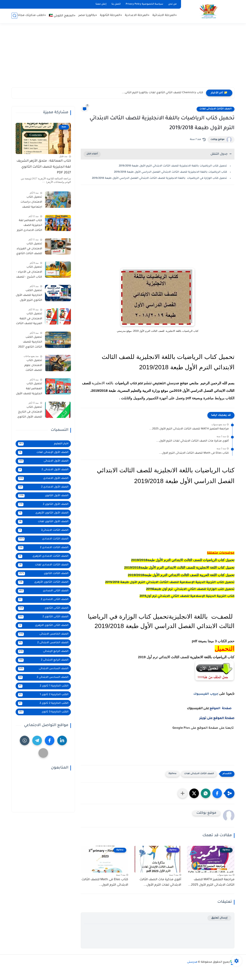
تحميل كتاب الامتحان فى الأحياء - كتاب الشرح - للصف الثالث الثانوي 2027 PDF (29, 273)
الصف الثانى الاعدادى (43, 590)
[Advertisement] (123, 58)
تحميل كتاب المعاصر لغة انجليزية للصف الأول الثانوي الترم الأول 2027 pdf (29, 389)
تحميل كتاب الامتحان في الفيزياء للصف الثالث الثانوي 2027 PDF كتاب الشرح (29, 249)
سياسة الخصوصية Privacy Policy (144, 4)
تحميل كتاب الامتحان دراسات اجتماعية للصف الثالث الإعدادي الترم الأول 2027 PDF (29, 203)
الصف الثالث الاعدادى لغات (43, 564)
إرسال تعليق (219, 918)
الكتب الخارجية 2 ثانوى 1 (43, 694)
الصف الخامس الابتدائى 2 (43, 642)
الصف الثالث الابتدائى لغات (215, 109)
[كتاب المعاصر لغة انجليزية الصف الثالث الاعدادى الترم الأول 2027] (58, 223)
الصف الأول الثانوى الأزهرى (43, 513)
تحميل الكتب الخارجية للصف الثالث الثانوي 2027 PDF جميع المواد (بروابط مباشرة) (30, 343)
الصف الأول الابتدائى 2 (44, 469)
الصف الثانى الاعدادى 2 (43, 599)
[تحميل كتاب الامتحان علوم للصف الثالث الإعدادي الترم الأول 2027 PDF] (58, 363)
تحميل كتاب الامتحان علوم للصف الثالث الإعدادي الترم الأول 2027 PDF (30, 366)
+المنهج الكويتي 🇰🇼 (62, 15)
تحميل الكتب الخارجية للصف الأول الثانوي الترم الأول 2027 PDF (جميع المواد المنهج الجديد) (29, 296)
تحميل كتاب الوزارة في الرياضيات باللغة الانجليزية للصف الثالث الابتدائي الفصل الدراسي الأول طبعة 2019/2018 (159, 178)
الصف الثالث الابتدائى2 (44, 530)
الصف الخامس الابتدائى (43, 634)
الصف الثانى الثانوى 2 (43, 616)
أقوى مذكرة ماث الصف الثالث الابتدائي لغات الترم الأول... (192, 441)
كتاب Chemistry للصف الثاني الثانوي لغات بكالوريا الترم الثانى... (162, 92)
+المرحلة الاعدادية (137, 15)
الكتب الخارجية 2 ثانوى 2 (43, 703)
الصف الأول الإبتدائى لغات (43, 452)
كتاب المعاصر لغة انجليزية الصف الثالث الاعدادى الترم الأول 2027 (29, 226)
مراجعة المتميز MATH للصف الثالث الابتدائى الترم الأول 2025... (189, 429)
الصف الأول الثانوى (43, 495)
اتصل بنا (116, 4)
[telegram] (37, 740)
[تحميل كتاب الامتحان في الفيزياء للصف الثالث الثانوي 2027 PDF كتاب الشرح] (58, 246)
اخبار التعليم (43, 443)
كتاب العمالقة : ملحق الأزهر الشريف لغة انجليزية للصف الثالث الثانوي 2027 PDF (44, 167)
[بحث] (14, 16)
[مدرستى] (208, 11)
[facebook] (49, 740)
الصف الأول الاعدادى (43, 478)
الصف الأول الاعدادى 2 (43, 487)
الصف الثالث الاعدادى (43, 538)
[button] (217, 793)
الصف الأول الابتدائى (43, 461)
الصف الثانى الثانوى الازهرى (43, 625)
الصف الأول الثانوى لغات (43, 521)
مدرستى (192, 962)
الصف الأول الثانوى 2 (43, 504)
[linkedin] (62, 740)
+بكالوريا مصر (87, 15)
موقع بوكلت (217, 139)
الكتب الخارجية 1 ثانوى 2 (43, 686)
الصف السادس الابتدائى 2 (43, 677)
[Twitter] (43, 753)
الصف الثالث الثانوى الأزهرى (43, 582)
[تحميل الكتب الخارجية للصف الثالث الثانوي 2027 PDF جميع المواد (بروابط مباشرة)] (58, 340)
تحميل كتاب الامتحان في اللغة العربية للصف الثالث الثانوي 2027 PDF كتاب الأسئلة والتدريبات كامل (29, 319)
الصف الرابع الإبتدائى (43, 651)
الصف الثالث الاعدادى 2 (43, 547)
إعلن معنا (101, 4)
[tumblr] (24, 740)
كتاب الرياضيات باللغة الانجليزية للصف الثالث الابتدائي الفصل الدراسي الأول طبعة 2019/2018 (170, 172)
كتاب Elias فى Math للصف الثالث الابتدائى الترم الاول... (194, 453)
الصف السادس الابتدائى (43, 668)
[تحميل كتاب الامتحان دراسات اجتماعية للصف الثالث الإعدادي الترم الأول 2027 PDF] (58, 199)
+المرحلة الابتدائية (164, 15)
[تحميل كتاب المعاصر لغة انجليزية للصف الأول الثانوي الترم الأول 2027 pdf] (58, 386)
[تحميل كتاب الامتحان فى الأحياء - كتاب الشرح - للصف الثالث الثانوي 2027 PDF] (58, 269)
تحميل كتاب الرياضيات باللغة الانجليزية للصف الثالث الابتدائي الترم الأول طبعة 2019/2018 (173, 166)
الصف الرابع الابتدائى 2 (43, 660)
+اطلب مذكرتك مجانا (32, 15)
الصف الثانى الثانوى (43, 608)
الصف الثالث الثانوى (43, 573)
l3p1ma (172, 774)
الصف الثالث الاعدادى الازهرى (43, 556)
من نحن (172, 4)
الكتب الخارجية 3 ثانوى (43, 711)
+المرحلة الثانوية (111, 15)
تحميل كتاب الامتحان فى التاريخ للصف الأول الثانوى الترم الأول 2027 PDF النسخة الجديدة (29, 413)
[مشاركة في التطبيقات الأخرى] (182, 793)
